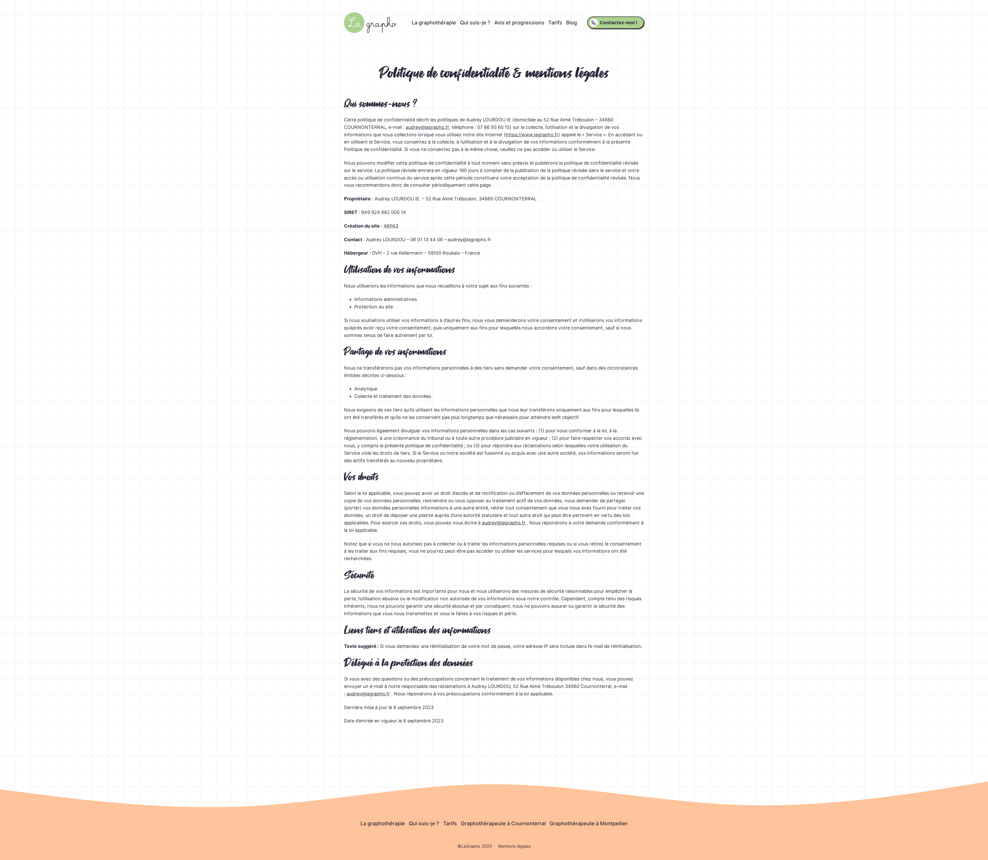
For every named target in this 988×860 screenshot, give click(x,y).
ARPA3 (391, 226)
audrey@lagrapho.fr (427, 127)
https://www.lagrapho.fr (532, 134)
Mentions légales (514, 846)
